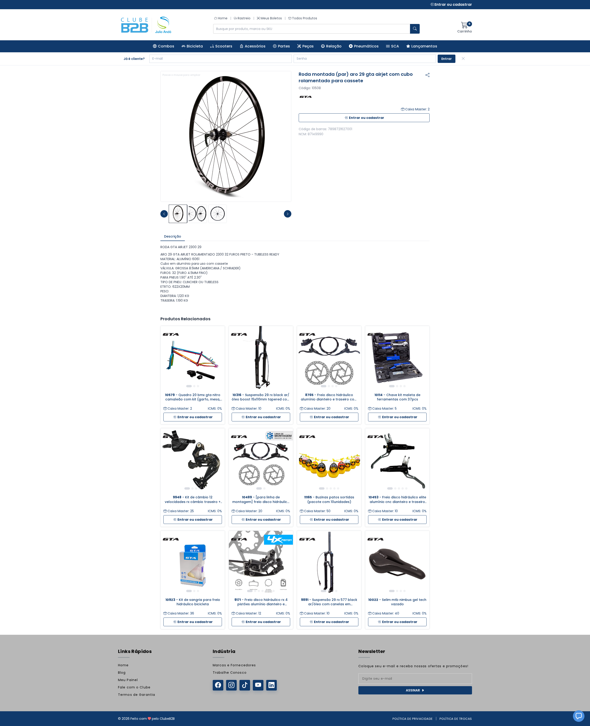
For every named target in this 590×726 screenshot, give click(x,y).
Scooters (223, 46)
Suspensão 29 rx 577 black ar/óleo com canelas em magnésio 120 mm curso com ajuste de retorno (329, 602)
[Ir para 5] (338, 488)
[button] (578, 716)
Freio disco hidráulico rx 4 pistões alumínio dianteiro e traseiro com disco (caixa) (261, 602)
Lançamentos (424, 46)
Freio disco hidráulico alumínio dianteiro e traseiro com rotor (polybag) (329, 397)
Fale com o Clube (134, 687)
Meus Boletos (271, 18)
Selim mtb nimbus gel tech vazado (397, 602)
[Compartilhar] (427, 75)
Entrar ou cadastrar (453, 4)
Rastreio (244, 18)
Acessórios (255, 46)
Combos (166, 46)
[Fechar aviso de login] (463, 59)
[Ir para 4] (336, 386)
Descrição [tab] (172, 236)
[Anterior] (167, 358)
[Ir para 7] (273, 591)
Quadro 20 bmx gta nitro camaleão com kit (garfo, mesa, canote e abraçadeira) (192, 397)
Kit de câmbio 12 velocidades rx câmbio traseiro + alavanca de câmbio (193, 499)
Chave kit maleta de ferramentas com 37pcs (397, 397)
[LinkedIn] (271, 685)
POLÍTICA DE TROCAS (456, 719)
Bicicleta (195, 46)
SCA (395, 46)
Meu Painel (128, 680)
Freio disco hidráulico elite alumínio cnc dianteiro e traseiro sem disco (397, 499)
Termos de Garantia (136, 694)
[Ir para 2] (194, 386)
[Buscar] (415, 29)
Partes (284, 46)
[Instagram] (231, 685)
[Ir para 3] (198, 386)
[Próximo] (218, 358)
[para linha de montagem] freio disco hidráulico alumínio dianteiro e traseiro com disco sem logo (260, 499)
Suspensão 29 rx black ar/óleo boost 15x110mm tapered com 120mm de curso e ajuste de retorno (261, 397)
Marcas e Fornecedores (234, 665)
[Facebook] (218, 685)
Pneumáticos (366, 46)
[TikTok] (244, 685)
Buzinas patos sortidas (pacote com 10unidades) (329, 499)
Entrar (446, 58)
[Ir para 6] (270, 591)
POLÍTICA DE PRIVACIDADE (412, 719)
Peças (308, 46)
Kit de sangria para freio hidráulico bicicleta (192, 602)
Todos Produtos (304, 18)
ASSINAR (413, 690)
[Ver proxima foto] (287, 214)
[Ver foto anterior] (164, 214)
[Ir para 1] (189, 386)
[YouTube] (258, 685)
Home (222, 18)
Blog (122, 672)
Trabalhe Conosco (230, 672)
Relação (334, 46)
